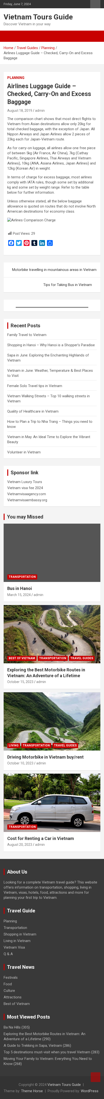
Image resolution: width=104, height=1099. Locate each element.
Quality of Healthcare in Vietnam (33, 411)
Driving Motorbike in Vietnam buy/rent (45, 757)
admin (40, 110)
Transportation (22, 577)
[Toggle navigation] (10, 36)
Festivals (11, 977)
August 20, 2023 (19, 845)
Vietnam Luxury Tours (24, 482)
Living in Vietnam (17, 941)
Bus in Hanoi (19, 588)
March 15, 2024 (19, 595)
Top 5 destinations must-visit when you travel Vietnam (47, 1052)
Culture (9, 990)
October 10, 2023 (20, 763)
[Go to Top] (95, 1077)
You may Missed (25, 517)
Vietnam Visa (14, 947)
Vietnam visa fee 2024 (25, 488)
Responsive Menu (95, 4)
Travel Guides (81, 658)
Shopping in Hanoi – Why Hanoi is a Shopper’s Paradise (51, 345)
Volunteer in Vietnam (24, 452)
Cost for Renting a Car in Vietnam (40, 838)
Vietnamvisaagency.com (26, 494)
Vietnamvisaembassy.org (27, 500)
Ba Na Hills (12, 1027)
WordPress (89, 1091)
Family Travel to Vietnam (26, 335)
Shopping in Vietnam (20, 934)
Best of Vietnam (22, 658)
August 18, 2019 (19, 110)
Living (14, 745)
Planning (15, 78)
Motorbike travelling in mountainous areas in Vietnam (54, 270)
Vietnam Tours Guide (38, 17)
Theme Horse (32, 1091)
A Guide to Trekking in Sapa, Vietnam (33, 1045)
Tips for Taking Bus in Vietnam (67, 285)
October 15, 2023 (20, 682)
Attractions (13, 997)
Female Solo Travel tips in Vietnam (34, 386)
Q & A (8, 954)
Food (8, 984)
